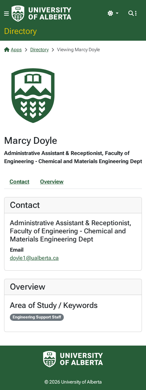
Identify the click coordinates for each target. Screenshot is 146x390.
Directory (20, 30)
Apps (16, 49)
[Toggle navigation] (6, 14)
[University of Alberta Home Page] (41, 13)
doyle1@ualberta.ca (34, 258)
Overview (51, 181)
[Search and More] (132, 13)
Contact (19, 181)
